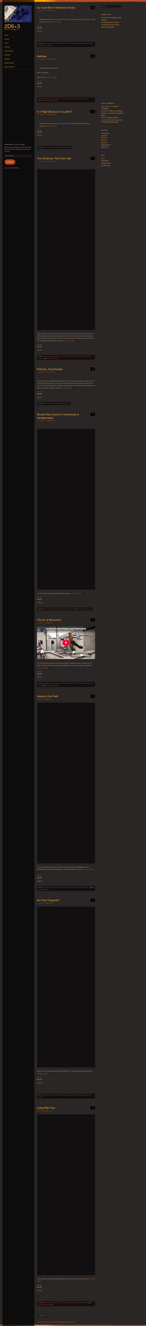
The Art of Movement (49, 620)
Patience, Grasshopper (50, 369)
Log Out (7, 47)
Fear (59, 98)
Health (40, 1304)
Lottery (85, 609)
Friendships (50, 685)
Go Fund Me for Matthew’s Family (56, 7)
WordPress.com (71, 1322)
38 (93, 369)
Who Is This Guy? (10, 67)
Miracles (73, 356)
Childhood (46, 683)
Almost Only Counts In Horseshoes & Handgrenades (58, 415)
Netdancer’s (81, 867)
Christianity (47, 43)
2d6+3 (12, 26)
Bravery (46, 1302)
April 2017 (104, 140)
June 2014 (104, 142)
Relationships (41, 45)
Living (74, 43)
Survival (74, 1095)
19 (93, 56)
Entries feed (104, 160)
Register (7, 59)
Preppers (61, 1095)
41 (93, 696)
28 (93, 1108)
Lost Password (9, 51)
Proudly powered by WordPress (46, 1322)
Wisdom (68, 147)
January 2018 (105, 133)
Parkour (79, 683)
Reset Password (9, 63)
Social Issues (49, 45)
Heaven (68, 98)
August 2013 (105, 147)
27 (93, 158)
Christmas (46, 356)
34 (93, 620)
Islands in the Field (47, 696)
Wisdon (55, 358)
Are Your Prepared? (48, 900)
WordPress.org (105, 165)
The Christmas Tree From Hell (54, 158)
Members (7, 55)
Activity (7, 39)
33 (93, 900)
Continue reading (57, 22)
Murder (90, 43)
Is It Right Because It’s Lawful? (54, 111)
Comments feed (106, 163)
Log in (103, 158)
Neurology (45, 1304)
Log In (6, 43)
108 (92, 7)
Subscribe (10, 162)
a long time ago (57, 869)
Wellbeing (51, 1304)
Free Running (57, 683)
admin (54, 10)
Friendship (61, 887)
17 (93, 111)
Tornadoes (79, 1095)
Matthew (41, 56)
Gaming (50, 609)
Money (89, 609)
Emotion (51, 1302)
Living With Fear (46, 1108)
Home (6, 35)
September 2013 (106, 145)
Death (52, 43)
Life (71, 43)
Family (56, 43)
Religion (48, 100)
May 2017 (104, 138)
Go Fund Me (66, 43)
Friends (60, 43)
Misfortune (85, 43)
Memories (78, 43)
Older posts (42, 1315)
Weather (40, 1097)
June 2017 (104, 135)
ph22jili (103, 113)
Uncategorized (61, 147)
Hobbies (56, 356)
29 (93, 414)
